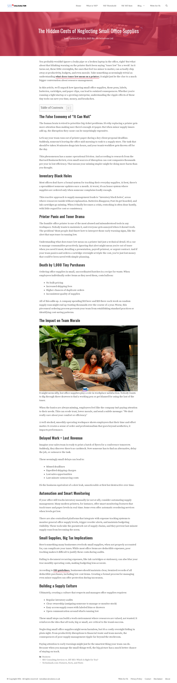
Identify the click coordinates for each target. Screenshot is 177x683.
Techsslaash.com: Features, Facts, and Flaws (62, 663)
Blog (140, 6)
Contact (148, 679)
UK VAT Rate (126, 6)
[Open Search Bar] (166, 6)
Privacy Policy (136, 679)
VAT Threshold (109, 6)
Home (78, 6)
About (167, 679)
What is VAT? (92, 6)
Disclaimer (158, 679)
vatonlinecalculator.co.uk (49, 679)
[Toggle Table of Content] (67, 108)
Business (46, 657)
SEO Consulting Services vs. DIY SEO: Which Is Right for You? (70, 660)
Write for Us (155, 6)
